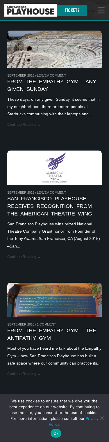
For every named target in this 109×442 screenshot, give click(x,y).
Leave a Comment (51, 75)
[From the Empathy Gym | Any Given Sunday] (54, 49)
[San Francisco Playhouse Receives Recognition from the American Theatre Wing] (54, 168)
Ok (56, 433)
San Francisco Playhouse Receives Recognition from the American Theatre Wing (49, 206)
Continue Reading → (24, 125)
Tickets (72, 10)
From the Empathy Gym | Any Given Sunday (51, 85)
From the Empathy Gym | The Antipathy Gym (51, 334)
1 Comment (46, 324)
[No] (102, 418)
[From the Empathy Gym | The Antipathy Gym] (54, 300)
